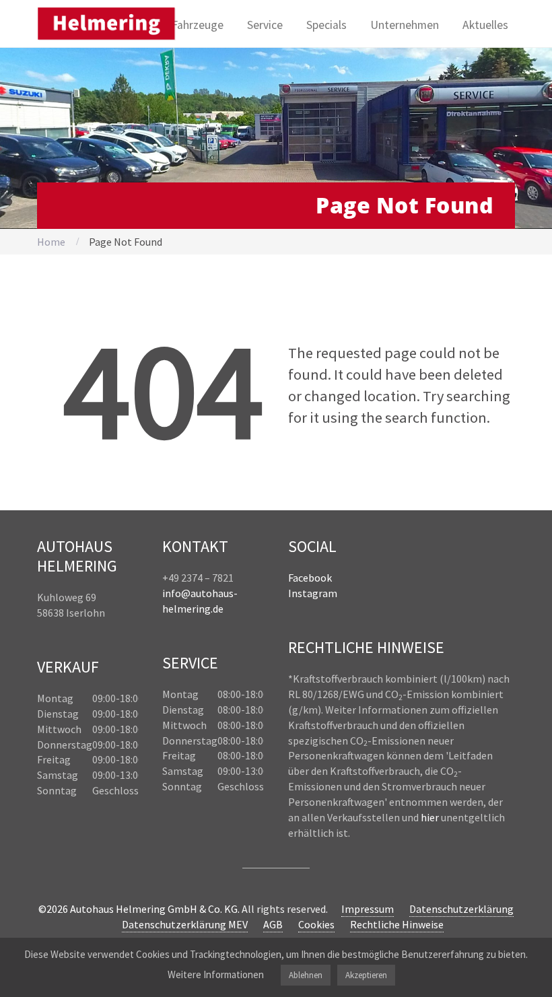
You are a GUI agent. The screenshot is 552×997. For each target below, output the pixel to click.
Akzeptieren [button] (366, 975)
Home (51, 241)
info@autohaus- (200, 593)
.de (217, 608)
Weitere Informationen (216, 974)
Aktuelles (485, 25)
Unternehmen (404, 25)
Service (265, 25)
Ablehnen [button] (305, 975)
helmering (186, 608)
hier (430, 817)
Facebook (310, 577)
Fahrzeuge (197, 25)
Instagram (312, 593)
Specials (326, 25)
